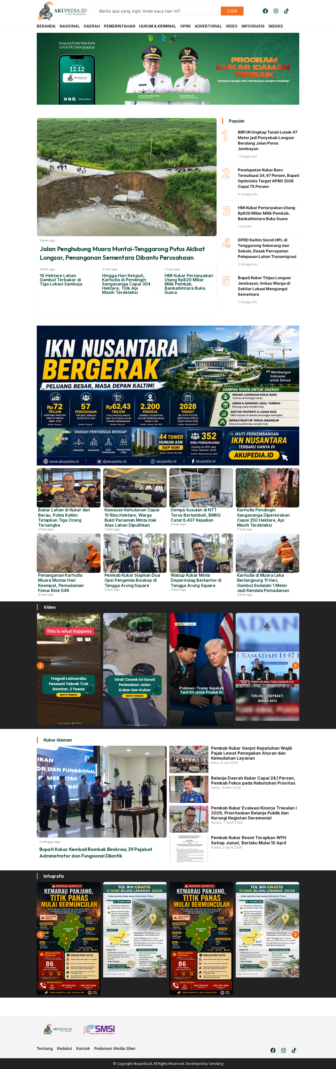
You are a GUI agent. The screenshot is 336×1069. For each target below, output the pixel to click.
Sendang (216, 1063)
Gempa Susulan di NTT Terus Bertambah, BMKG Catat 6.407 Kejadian (196, 514)
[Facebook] (265, 11)
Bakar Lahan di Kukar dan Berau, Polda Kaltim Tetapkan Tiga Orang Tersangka (64, 517)
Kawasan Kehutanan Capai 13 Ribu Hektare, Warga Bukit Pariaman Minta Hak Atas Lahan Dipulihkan (131, 517)
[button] (40, 665)
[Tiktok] (286, 11)
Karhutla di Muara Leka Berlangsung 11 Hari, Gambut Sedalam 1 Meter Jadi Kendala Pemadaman (263, 583)
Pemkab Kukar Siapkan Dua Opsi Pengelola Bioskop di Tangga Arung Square (132, 580)
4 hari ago (178, 589)
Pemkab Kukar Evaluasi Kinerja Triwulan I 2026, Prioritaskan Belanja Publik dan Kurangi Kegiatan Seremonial (254, 813)
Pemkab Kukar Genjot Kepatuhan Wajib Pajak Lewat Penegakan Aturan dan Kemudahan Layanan (251, 753)
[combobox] (155, 11)
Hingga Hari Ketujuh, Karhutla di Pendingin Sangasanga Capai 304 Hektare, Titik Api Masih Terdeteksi (126, 284)
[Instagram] (276, 11)
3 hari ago (245, 529)
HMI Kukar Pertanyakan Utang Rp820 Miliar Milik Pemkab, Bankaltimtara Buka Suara (189, 284)
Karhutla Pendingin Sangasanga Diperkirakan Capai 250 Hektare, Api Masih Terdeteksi (263, 517)
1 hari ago (47, 269)
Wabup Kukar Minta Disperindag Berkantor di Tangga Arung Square (196, 580)
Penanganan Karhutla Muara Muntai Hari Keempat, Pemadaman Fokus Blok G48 (61, 583)
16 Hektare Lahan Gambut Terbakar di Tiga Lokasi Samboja (61, 280)
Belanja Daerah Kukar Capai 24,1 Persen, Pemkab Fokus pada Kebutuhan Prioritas (253, 780)
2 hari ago (178, 524)
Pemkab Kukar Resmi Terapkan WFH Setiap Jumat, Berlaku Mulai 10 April (248, 840)
